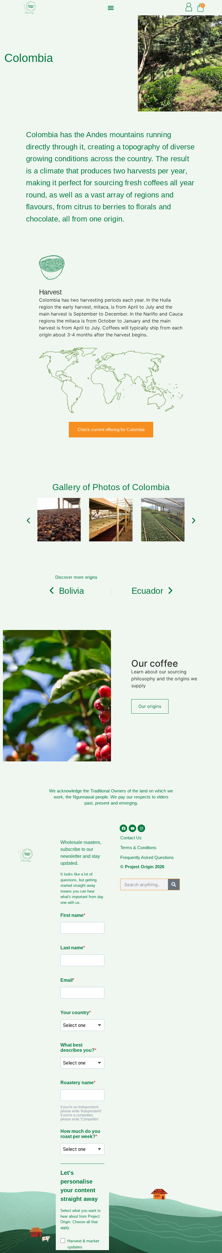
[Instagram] (141, 828)
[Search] (174, 884)
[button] (110, 7)
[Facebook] (123, 828)
